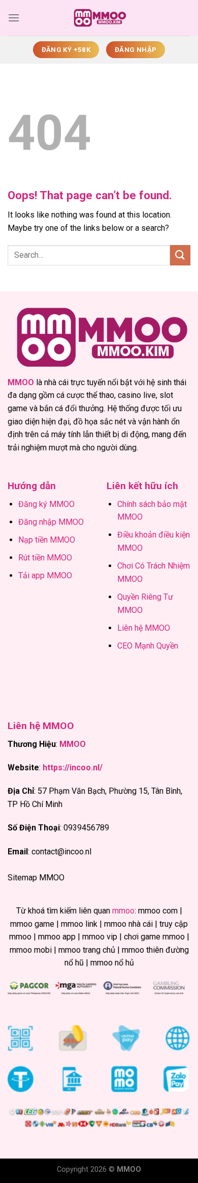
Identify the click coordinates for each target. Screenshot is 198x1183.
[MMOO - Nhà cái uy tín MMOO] (99, 18)
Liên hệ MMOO (143, 628)
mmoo (123, 911)
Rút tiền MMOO (45, 557)
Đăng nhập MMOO (51, 522)
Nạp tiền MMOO (46, 540)
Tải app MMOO (45, 575)
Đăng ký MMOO (46, 504)
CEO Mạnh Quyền (147, 646)
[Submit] (180, 255)
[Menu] (14, 17)
